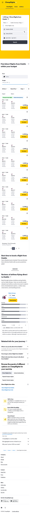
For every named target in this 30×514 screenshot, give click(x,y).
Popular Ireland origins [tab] (8, 380)
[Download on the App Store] (14, 500)
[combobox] (16, 77)
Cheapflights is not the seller (9, 438)
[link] (12, 300)
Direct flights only (9, 25)
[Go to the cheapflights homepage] (11, 2)
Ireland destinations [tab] (19, 373)
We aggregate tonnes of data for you (11, 441)
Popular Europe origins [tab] (8, 376)
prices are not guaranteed (7, 434)
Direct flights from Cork (7, 390)
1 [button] (13, 248)
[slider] (28, 84)
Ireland (13, 450)
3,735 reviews (12, 297)
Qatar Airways (12, 293)
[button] (2, 2)
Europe (9, 450)
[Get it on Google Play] (5, 500)
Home (4, 450)
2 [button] (16, 248)
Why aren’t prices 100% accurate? (11, 444)
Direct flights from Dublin (8, 387)
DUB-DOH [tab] (15, 269)
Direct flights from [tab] (6, 373)
